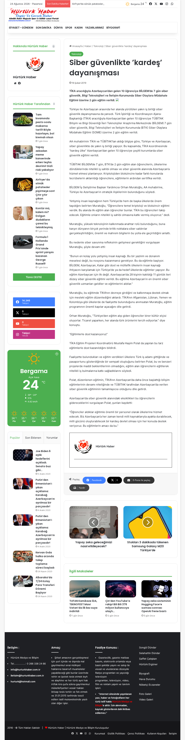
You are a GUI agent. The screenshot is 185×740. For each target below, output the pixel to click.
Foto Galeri (145, 693)
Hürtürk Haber (24, 77)
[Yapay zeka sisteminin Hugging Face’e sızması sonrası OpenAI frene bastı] (156, 589)
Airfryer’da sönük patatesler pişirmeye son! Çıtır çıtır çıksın (104, 3)
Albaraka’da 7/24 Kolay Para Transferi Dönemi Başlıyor (45, 585)
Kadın (79, 27)
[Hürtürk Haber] (34, 15)
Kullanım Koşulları (156, 733)
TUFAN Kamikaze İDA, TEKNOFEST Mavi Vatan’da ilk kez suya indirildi (83, 606)
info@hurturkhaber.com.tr (25, 669)
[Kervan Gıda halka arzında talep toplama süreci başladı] (23, 556)
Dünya (58, 27)
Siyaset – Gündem (21, 27)
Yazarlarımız (94, 27)
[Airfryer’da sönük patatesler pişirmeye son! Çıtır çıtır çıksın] (23, 184)
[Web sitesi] (15, 83)
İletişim (173, 733)
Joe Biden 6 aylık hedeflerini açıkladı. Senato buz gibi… (43, 460)
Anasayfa (77, 46)
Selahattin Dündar (149, 653)
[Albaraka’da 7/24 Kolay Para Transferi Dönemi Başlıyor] (23, 581)
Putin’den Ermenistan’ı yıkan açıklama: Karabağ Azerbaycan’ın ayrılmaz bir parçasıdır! (45, 493)
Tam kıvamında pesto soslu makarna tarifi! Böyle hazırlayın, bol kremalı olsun (45, 126)
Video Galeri (146, 699)
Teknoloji (98, 46)
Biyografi (113, 27)
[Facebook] (76, 465)
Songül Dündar (147, 647)
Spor (68, 27)
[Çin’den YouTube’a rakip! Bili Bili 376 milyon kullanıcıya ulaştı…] (120, 588)
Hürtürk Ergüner (148, 664)
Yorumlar (52, 437)
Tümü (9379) (34, 277)
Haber (88, 46)
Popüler (15, 437)
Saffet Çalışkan (148, 658)
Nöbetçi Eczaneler (149, 684)
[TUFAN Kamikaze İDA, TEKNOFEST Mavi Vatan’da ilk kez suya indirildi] (84, 588)
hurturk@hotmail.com (23, 681)
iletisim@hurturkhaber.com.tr (27, 675)
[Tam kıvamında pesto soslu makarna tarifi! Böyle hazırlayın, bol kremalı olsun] (23, 119)
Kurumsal (100, 733)
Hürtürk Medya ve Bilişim (80, 727)
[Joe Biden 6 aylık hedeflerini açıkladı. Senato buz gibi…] (23, 455)
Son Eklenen (33, 437)
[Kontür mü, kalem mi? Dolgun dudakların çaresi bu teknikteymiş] (23, 213)
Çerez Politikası (136, 733)
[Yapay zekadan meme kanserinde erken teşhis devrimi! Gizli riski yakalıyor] (23, 152)
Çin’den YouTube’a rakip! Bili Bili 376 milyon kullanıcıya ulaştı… (117, 606)
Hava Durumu (147, 679)
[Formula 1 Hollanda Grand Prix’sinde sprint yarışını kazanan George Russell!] (23, 242)
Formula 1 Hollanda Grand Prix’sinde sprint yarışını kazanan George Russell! (45, 250)
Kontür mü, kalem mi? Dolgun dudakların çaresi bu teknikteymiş (44, 217)
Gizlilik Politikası (116, 733)
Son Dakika (43, 27)
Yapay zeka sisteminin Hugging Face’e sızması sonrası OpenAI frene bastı (156, 606)
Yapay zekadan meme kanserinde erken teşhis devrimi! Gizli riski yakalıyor (45, 158)
